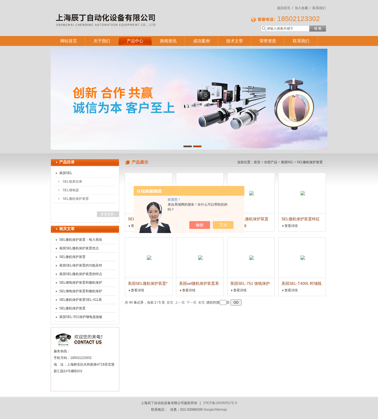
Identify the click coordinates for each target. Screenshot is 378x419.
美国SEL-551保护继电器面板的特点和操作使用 (80, 318)
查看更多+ (108, 214)
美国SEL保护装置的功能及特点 (80, 266)
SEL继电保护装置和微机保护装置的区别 (80, 292)
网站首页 (68, 40)
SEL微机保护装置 (76, 199)
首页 (257, 162)
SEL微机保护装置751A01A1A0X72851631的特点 (79, 309)
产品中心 (135, 40)
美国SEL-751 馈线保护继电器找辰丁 (250, 283)
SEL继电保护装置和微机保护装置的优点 (80, 284)
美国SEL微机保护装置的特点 (80, 274)
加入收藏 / (302, 8)
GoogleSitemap (215, 410)
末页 (201, 302)
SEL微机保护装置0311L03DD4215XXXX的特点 (80, 258)
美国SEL (65, 173)
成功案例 (201, 40)
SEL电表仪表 (72, 181)
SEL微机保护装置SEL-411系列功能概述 (80, 301)
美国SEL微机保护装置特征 (249, 219)
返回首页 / (285, 8)
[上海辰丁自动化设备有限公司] (131, 12)
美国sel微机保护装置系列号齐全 (199, 283)
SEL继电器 (71, 190)
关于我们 (102, 40)
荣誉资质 (268, 40)
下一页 (191, 302)
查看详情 (291, 226)
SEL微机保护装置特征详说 (300, 219)
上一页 (180, 302)
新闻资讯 (168, 40)
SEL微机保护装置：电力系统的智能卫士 (80, 241)
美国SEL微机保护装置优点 (79, 248)
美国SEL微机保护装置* (147, 283)
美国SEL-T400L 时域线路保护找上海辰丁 (301, 283)
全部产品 (270, 162)
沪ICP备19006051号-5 (220, 403)
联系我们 (319, 8)
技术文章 (234, 40)
